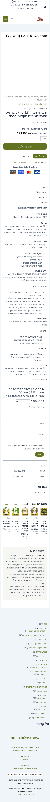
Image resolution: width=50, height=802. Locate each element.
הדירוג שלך (37, 401)
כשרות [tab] (44, 202)
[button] (12, 18)
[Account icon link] (45, 7)
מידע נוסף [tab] (42, 197)
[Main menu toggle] (5, 19)
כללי (36, 104)
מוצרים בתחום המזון (22, 97)
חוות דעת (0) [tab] (41, 192)
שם (42, 424)
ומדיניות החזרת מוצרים (25, 794)
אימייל (40, 434)
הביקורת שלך (36, 407)
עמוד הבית (43, 97)
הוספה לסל (25, 146)
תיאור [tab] (44, 187)
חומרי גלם (34, 97)
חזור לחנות (40, 156)
